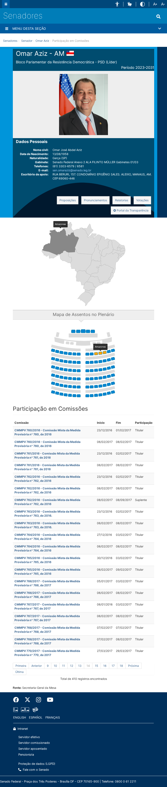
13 (79, 665)
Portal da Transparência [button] (132, 210)
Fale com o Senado (35, 769)
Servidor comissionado (34, 742)
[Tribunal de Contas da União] (34, 709)
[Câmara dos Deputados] (16, 709)
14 (88, 665)
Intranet (22, 728)
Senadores (23, 16)
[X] (27, 700)
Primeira (20, 665)
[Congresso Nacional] (25, 709)
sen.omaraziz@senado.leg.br (72, 170)
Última (19, 672)
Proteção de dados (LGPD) (36, 763)
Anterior (36, 665)
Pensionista (26, 754)
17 (113, 665)
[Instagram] (38, 700)
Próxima (133, 665)
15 (96, 665)
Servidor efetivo (29, 737)
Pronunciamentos (95, 200)
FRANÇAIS (52, 717)
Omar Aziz (42, 40)
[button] (117, 4)
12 (71, 665)
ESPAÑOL (35, 717)
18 (121, 665)
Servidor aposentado (32, 748)
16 (105, 665)
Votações (142, 200)
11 (63, 665)
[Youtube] (48, 700)
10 (55, 665)
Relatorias (121, 200)
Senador (26, 40)
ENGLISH (19, 717)
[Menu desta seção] (7, 28)
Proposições (67, 200)
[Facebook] (17, 700)
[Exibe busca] (158, 16)
